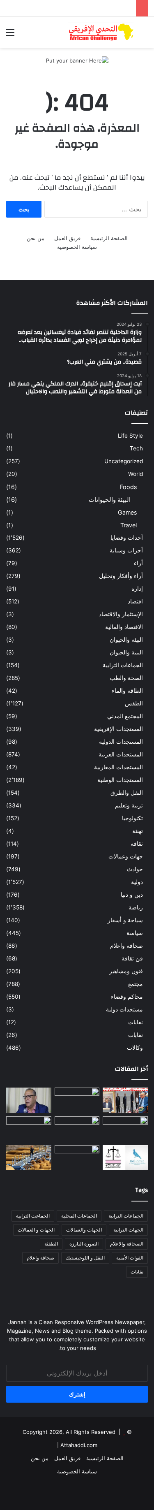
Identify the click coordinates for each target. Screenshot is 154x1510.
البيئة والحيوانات (110, 499)
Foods (128, 486)
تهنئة (137, 831)
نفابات (135, 1022)
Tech (136, 448)
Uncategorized (123, 461)
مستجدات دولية (124, 1009)
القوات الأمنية (129, 1258)
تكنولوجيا (132, 818)
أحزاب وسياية (126, 550)
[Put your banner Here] (77, 60)
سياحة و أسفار (125, 920)
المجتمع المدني (125, 716)
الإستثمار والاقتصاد (121, 614)
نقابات (135, 1035)
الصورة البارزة (84, 1244)
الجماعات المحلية (79, 1216)
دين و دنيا (132, 894)
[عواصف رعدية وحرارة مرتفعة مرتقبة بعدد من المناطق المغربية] (28, 1129)
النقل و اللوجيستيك (85, 1258)
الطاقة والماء (127, 690)
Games (127, 512)
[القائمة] (10, 35)
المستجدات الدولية (121, 741)
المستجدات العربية (121, 754)
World (135, 474)
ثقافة (137, 843)
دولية (137, 882)
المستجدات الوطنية (120, 780)
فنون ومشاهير (126, 971)
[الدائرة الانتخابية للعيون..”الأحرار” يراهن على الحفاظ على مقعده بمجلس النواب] (125, 1158)
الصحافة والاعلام (126, 1244)
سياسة (134, 933)
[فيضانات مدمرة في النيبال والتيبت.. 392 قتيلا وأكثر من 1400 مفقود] (77, 1100)
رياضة (136, 907)
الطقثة (51, 1244)
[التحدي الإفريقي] (100, 32)
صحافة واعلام (126, 945)
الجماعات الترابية (123, 665)
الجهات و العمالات (36, 1230)
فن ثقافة (132, 958)
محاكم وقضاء (127, 996)
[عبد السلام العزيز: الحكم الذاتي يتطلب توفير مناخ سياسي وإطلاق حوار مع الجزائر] (28, 1100)
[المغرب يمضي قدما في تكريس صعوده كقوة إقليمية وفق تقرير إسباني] (77, 1158)
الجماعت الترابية (33, 1216)
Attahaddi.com (78, 1445)
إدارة (137, 588)
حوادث (135, 869)
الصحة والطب (126, 678)
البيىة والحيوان (126, 652)
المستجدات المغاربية (118, 767)
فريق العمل (67, 238)
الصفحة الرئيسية (109, 238)
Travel (128, 525)
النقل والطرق (126, 792)
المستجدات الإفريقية (118, 729)
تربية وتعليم (129, 805)
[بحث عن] (144, 35)
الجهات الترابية (128, 1230)
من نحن (35, 238)
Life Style (130, 435)
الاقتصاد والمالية (124, 627)
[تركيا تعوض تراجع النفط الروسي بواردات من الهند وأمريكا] (28, 1158)
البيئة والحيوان (126, 639)
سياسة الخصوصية (77, 247)
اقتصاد (135, 601)
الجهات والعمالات (84, 1230)
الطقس (134, 703)
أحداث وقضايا (126, 537)
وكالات (135, 1047)
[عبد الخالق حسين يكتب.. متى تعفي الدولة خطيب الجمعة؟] (125, 1129)
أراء (138, 563)
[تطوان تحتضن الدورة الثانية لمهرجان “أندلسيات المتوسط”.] (125, 1100)
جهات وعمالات (125, 856)
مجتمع (135, 984)
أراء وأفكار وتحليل (121, 576)
